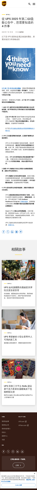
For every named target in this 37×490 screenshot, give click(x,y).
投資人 (4, 432)
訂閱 (17, 465)
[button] (30, 4)
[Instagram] (13, 452)
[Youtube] (22, 452)
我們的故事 (5, 421)
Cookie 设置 (18, 485)
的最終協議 (24, 201)
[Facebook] (3, 452)
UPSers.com (23, 425)
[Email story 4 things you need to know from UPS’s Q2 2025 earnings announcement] (16, 232)
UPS (11, 88)
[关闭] (35, 474)
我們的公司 (5, 425)
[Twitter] (8, 452)
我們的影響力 (6, 429)
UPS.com (22, 421)
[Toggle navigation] (34, 4)
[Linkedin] (17, 452)
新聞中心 (5, 436)
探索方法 (11, 225)
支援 (3, 439)
